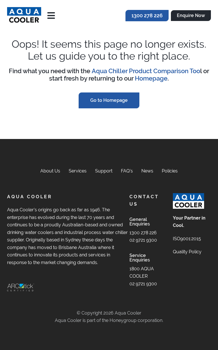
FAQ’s (127, 171)
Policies (170, 171)
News (147, 171)
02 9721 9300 (143, 240)
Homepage (151, 78)
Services (78, 171)
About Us (50, 171)
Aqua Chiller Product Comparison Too (146, 71)
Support (103, 171)
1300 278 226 (143, 232)
